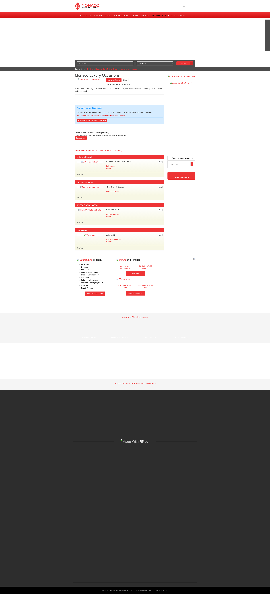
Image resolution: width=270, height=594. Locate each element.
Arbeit (136, 15)
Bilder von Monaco (176, 15)
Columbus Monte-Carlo (125, 287)
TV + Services (82, 230)
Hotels (108, 15)
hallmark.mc (110, 166)
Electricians (85, 269)
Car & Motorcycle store (110, 69)
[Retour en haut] (265, 590)
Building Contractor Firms (90, 275)
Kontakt (109, 168)
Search (183, 63)
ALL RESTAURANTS (135, 293)
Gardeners (85, 277)
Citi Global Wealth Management (145, 267)
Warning (165, 590)
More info (80, 175)
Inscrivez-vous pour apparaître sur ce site (92, 120)
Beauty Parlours (87, 288)
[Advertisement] (181, 120)
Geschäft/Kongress (122, 15)
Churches (84, 285)
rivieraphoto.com (112, 214)
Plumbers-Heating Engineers (92, 283)
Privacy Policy (129, 590)
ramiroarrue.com (112, 191)
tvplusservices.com (113, 239)
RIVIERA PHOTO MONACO (87, 205)
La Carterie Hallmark (84, 157)
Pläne (125, 80)
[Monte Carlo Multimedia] (194, 258)
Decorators (85, 267)
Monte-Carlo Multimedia (115, 590)
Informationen (159, 15)
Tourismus (98, 15)
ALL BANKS (135, 274)
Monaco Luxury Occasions (128, 69)
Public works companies (90, 272)
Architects (85, 264)
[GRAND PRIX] (267, 48)
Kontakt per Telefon (113, 80)
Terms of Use (139, 590)
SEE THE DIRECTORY (95, 294)
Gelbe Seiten (89, 69)
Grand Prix (146, 15)
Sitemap (158, 590)
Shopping (98, 69)
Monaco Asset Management (125, 267)
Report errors (80, 138)
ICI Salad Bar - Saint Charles (145, 287)
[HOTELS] (267, 43)
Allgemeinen (85, 15)
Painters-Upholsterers (89, 280)
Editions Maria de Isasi (85, 182)
